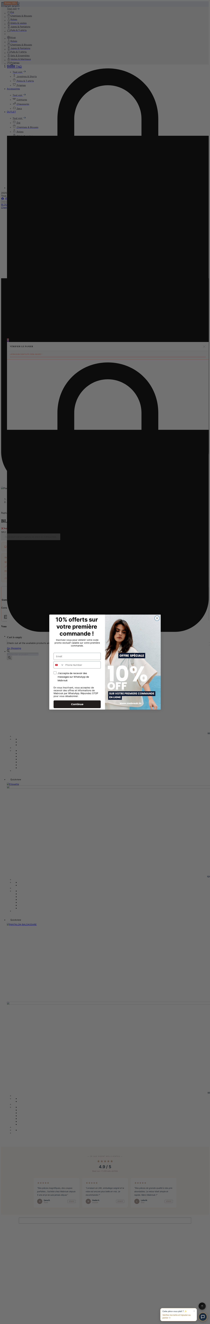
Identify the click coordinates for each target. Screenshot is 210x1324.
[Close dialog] (157, 618)
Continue (77, 704)
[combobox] (59, 664)
